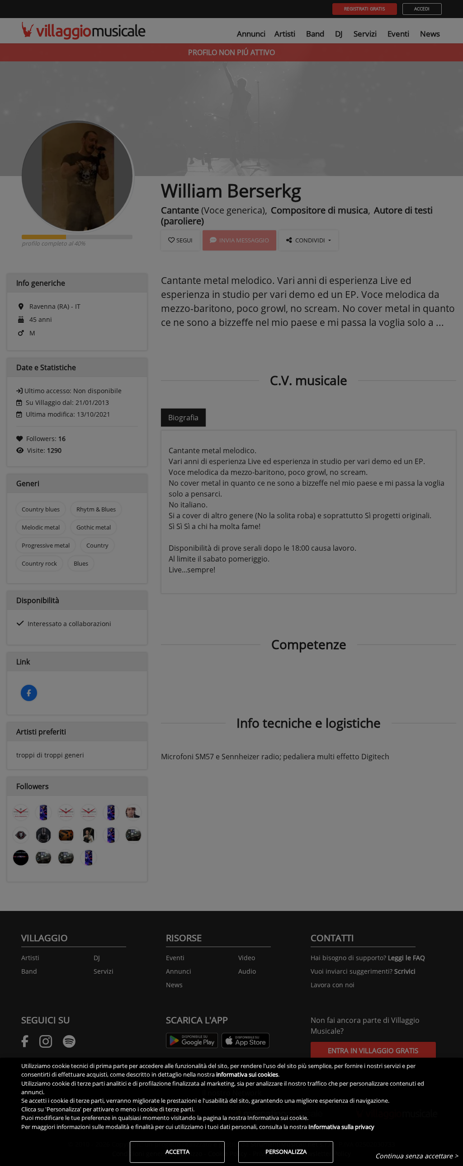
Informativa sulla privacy (341, 1127)
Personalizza (286, 1151)
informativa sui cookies (247, 1074)
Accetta (177, 1151)
